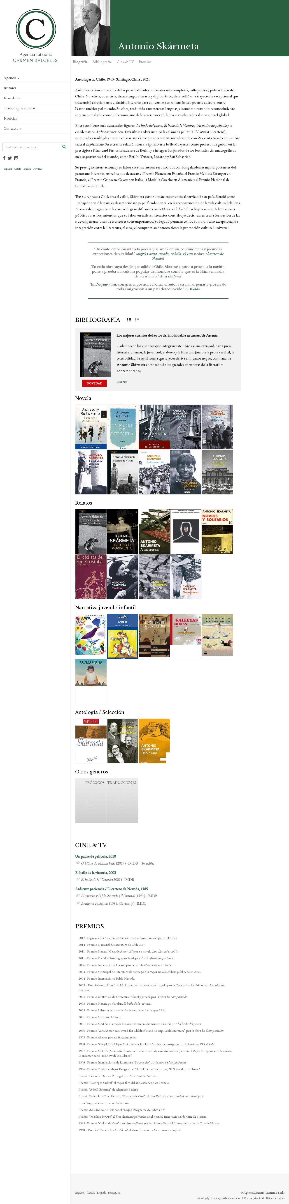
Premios (145, 61)
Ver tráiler (147, 863)
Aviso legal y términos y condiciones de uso (218, 1198)
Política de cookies (275, 1198)
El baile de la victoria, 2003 (95, 872)
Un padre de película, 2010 (95, 856)
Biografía (80, 61)
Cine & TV (125, 61)
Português (38, 169)
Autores (10, 87)
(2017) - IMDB (109, 863)
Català (17, 169)
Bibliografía (102, 61)
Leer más (122, 382)
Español (8, 169)
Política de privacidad (253, 1198)
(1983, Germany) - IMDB (114, 903)
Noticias (10, 118)
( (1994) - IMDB (119, 895)
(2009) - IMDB (107, 879)
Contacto (11, 128)
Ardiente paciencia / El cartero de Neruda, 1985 (111, 888)
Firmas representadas (19, 108)
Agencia (10, 77)
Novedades (12, 97)
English (27, 169)
